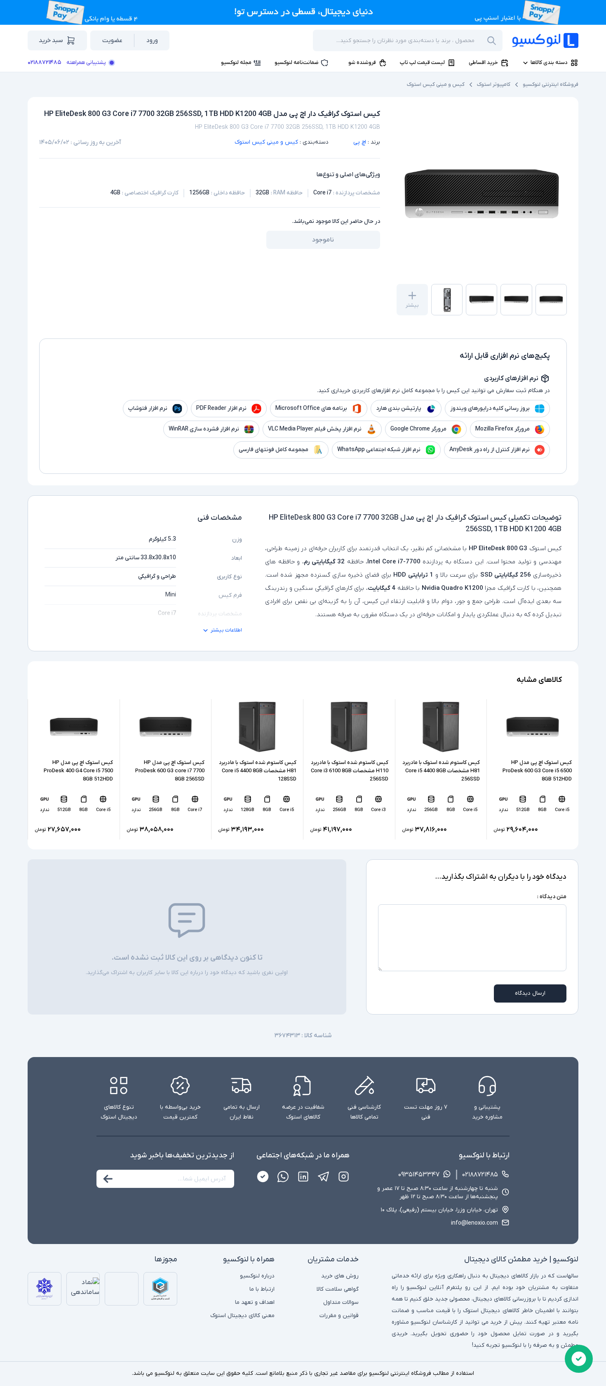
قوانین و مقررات (339, 1316)
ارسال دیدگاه (530, 993)
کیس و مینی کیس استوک (436, 84)
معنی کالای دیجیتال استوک (242, 1316)
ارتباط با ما (262, 1289)
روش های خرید (340, 1276)
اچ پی (359, 142)
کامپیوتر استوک (493, 84)
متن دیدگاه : (551, 897)
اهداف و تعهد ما (255, 1302)
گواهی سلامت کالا (338, 1289)
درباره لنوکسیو (257, 1276)
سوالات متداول (341, 1302)
